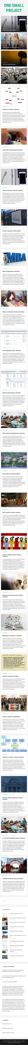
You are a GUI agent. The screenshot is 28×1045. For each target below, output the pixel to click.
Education (5, 106)
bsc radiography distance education (12, 350)
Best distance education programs (11, 474)
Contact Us (14, 1042)
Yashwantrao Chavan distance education (13, 878)
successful (10, 981)
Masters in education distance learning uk (13, 312)
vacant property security (7, 1028)
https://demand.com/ (7, 1023)
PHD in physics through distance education (14, 433)
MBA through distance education (11, 271)
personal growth (19, 986)
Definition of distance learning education (13, 757)
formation (11, 970)
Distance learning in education (10, 676)
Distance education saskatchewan (11, 716)
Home (19, 1042)
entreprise (16, 976)
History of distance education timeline (13, 190)
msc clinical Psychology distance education (14, 838)
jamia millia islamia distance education (13, 150)
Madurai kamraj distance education (12, 393)
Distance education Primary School (12, 231)
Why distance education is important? (12, 635)
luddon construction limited (8, 1032)
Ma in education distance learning (11, 512)
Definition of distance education (11, 109)
